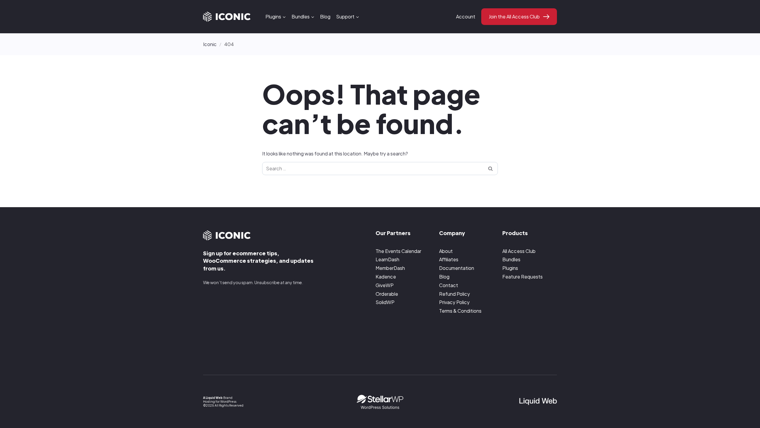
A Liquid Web (213, 397)
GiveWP (385, 285)
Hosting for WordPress (219, 401)
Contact (448, 285)
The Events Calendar (398, 251)
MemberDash (390, 268)
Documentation (456, 268)
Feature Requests (522, 276)
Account (465, 16)
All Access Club (519, 251)
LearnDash (387, 259)
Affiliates (448, 259)
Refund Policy (454, 294)
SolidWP (385, 302)
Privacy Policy (454, 302)
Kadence (386, 276)
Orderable (387, 294)
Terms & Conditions (460, 311)
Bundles (511, 259)
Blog (325, 16)
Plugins (510, 268)
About (446, 251)
